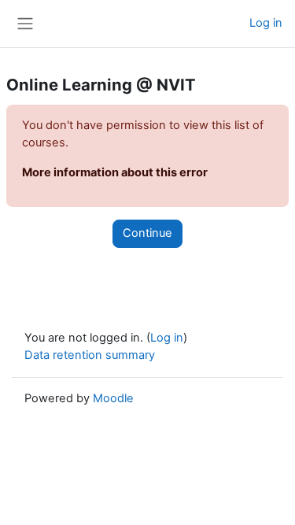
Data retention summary (89, 355)
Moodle (113, 398)
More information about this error (115, 172)
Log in (265, 23)
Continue (147, 233)
